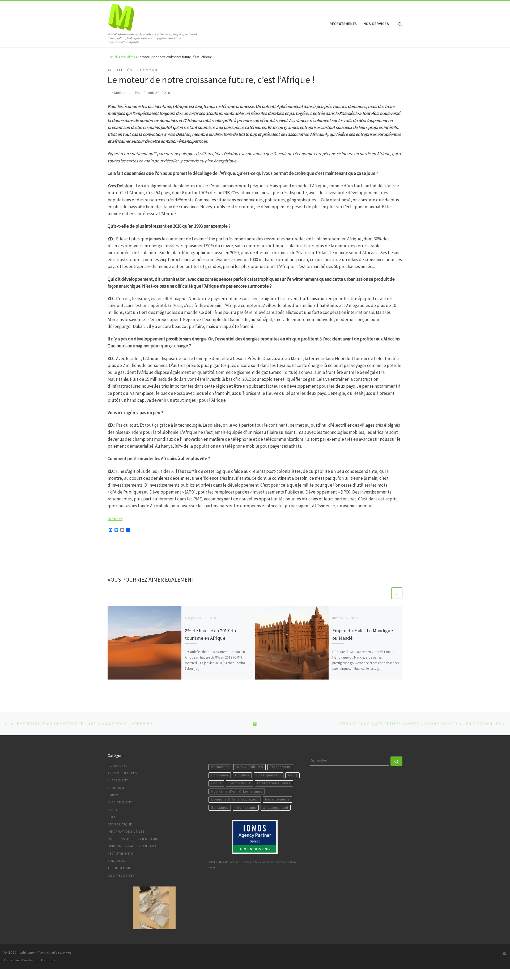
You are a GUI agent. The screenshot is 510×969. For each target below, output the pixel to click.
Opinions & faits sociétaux (132, 846)
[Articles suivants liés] (396, 593)
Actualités (128, 57)
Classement (118, 780)
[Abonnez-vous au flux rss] (504, 953)
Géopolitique (120, 824)
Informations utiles (126, 831)
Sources (115, 518)
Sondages (116, 861)
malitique (26, 952)
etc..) (112, 810)
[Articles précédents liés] (384, 593)
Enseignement (120, 802)
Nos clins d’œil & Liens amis (133, 839)
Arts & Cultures (122, 773)
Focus (113, 817)
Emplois (114, 795)
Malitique (122, 92)
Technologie (119, 868)
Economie (116, 788)
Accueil (113, 57)
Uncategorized (121, 875)
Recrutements (120, 853)
